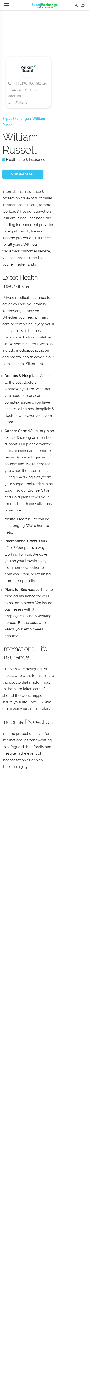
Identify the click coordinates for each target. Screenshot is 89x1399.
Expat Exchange (15, 119)
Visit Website (22, 174)
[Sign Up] (83, 5)
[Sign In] (76, 5)
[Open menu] (6, 5)
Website (20, 102)
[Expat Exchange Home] (44, 5)
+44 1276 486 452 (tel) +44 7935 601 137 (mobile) (27, 89)
